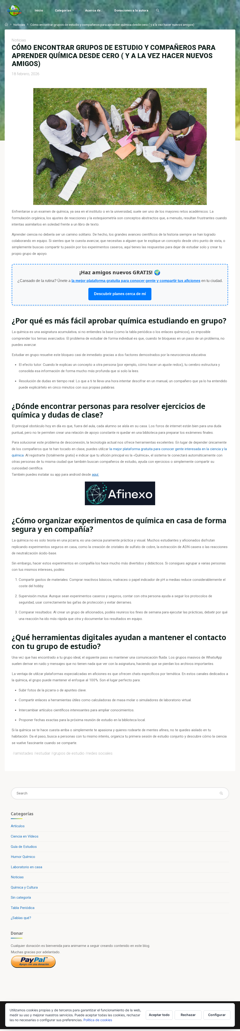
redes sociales (100, 753)
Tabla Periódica (22, 908)
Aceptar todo (159, 1015)
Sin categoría (21, 897)
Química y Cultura (24, 887)
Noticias (19, 24)
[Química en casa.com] (14, 10)
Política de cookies (97, 1020)
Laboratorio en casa (26, 867)
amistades (24, 753)
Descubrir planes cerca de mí (120, 294)
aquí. (95, 474)
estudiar (43, 753)
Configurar (217, 1015)
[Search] (157, 10)
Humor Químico (23, 857)
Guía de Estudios (24, 847)
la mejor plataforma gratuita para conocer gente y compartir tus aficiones (135, 281)
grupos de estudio (68, 753)
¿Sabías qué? (21, 918)
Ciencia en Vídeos (24, 836)
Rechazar (188, 1015)
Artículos (18, 826)
